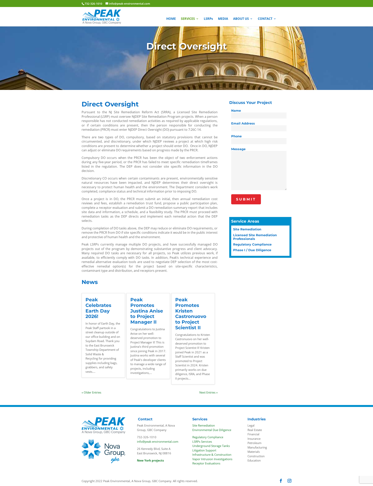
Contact (145, 419)
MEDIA (223, 19)
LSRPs (208, 19)
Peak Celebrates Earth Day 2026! (98, 308)
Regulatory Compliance (252, 244)
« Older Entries (91, 392)
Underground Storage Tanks (211, 446)
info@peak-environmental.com (157, 441)
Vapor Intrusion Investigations (212, 459)
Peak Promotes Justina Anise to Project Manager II (146, 311)
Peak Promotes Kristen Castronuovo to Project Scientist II (190, 313)
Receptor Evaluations (206, 463)
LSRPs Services (202, 441)
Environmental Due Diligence (211, 430)
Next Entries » (208, 392)
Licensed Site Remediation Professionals (255, 237)
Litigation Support (204, 450)
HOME (171, 19)
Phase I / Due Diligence (252, 250)
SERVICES (188, 19)
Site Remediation (247, 229)
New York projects (150, 460)
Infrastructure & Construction (211, 454)
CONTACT (265, 19)
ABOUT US (241, 19)
